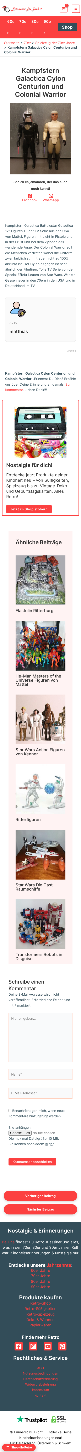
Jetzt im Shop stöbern (29, 509)
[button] (67, 27)
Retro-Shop (40, 1303)
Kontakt (40, 1395)
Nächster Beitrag (40, 1209)
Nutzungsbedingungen (40, 1373)
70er (27, 43)
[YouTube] (48, 1346)
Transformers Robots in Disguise (39, 956)
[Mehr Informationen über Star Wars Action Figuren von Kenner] (40, 719)
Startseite (12, 43)
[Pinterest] (62, 1346)
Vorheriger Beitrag (40, 1196)
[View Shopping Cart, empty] (64, 8)
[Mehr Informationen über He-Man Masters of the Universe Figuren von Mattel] (40, 645)
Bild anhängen (20, 1127)
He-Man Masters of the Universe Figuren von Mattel (38, 680)
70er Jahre (40, 1276)
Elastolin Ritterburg (34, 610)
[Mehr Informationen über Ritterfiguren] (40, 789)
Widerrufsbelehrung (40, 1384)
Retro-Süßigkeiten (40, 1308)
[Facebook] (19, 1346)
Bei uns (8, 1242)
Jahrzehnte (59, 1265)
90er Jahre (40, 1287)
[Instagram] (33, 1346)
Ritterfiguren (28, 819)
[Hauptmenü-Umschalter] (76, 9)
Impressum (40, 1390)
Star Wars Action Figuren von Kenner (40, 751)
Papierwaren (40, 1325)
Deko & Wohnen (40, 1319)
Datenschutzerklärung (40, 1379)
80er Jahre (40, 1281)
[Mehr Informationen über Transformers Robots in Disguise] (40, 924)
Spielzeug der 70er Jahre (55, 43)
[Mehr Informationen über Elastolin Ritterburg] (40, 580)
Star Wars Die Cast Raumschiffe (34, 887)
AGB (40, 1368)
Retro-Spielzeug (40, 1314)
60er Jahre (40, 1270)
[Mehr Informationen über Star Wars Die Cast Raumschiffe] (40, 854)
